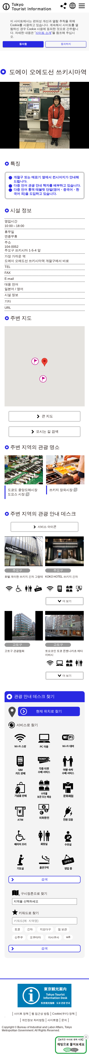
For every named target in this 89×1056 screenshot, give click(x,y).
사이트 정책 (21, 1013)
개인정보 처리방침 (33, 1020)
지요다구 (45, 929)
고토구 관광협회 (14, 651)
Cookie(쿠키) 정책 (63, 1013)
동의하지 (66, 44)
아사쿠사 (53, 937)
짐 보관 (62, 929)
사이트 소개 (43, 33)
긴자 (30, 929)
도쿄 (17, 929)
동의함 (23, 44)
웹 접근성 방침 (40, 1013)
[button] (42, 379)
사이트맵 (52, 1020)
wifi (68, 937)
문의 (64, 1020)
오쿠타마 (35, 937)
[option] (44, 115)
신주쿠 (19, 937)
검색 (44, 879)
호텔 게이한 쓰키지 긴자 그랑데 (24, 576)
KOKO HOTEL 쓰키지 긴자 (61, 576)
